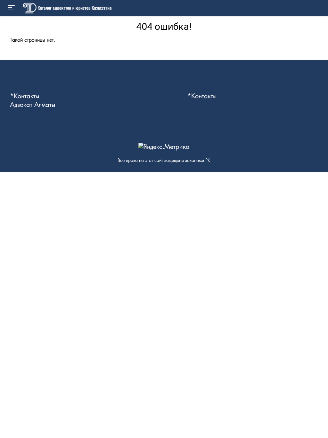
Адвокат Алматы (32, 104)
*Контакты (24, 96)
